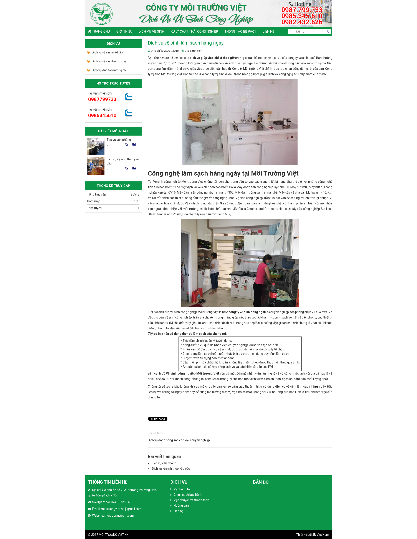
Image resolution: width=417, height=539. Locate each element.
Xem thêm (132, 144)
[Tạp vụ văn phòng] (95, 146)
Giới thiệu (124, 31)
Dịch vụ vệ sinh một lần (107, 52)
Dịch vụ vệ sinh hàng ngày (109, 61)
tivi (171, 323)
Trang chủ (101, 31)
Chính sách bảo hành (188, 494)
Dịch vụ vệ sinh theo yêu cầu (171, 468)
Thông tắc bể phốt (240, 31)
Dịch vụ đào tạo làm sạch (109, 70)
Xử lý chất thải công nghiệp (194, 31)
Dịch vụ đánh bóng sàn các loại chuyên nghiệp (179, 440)
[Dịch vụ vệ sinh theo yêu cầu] (95, 166)
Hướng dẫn (181, 505)
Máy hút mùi (299, 187)
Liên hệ (268, 31)
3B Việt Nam (320, 534)
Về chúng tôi (182, 489)
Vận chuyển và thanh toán (191, 500)
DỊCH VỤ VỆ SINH (151, 31)
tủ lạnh (202, 323)
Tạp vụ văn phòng (164, 463)
